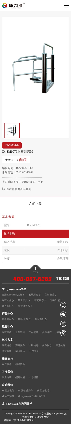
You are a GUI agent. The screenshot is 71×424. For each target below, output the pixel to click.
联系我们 (55, 300)
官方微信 (9, 390)
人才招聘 (33, 377)
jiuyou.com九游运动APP (33, 396)
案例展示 (20, 351)
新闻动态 (39, 300)
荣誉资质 (49, 294)
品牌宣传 (6, 332)
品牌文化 (6, 300)
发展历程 (33, 294)
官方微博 (44, 390)
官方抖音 (9, 396)
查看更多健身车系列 (18, 189)
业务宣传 (20, 332)
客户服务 (6, 364)
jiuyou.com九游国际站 (19, 403)
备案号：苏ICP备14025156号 (19, 420)
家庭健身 (6, 345)
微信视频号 (27, 390)
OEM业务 (23, 319)
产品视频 (33, 332)
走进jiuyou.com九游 (12, 294)
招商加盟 (20, 377)
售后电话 (6, 377)
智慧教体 (6, 351)
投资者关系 (24, 306)
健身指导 (47, 345)
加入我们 (6, 306)
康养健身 (60, 345)
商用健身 (20, 345)
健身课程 (47, 332)
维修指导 (20, 364)
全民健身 (33, 345)
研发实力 (23, 300)
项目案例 (39, 319)
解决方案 (6, 319)
